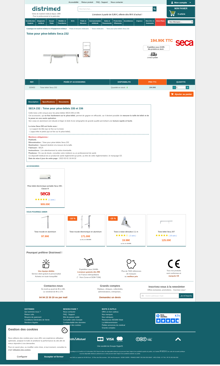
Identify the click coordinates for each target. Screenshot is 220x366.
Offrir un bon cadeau (110, 312)
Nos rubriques (107, 317)
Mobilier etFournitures (62, 22)
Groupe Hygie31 (116, 346)
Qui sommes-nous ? (32, 312)
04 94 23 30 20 (46, 297)
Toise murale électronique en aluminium (86, 232)
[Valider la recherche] (154, 8)
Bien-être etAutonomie (150, 22)
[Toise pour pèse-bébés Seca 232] (86, 46)
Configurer (22, 356)
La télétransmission (110, 322)
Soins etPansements (107, 22)
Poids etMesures (83, 22)
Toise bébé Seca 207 (166, 232)
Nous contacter (117, 2)
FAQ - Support (102, 2)
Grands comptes (108, 328)
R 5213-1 (163, 351)
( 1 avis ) (51, 200)
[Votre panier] (172, 13)
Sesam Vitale (51, 22)
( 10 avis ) (173, 236)
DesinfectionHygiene (30, 22)
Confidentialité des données (74, 322)
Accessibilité (73, 2)
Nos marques (107, 314)
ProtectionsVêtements (118, 22)
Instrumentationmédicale (95, 22)
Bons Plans (160, 21)
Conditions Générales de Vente (37, 320)
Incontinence (128, 21)
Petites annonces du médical (113, 325)
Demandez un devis (110, 297)
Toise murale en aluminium (45, 232)
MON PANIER (180, 8)
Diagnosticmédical (41, 22)
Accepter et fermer (54, 356)
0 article (181, 14)
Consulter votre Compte (72, 320)
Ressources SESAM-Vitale (112, 320)
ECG (72, 21)
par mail (63, 297)
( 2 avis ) (132, 236)
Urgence (139, 21)
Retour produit (87, 2)
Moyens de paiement (32, 317)
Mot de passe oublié (71, 317)
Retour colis (29, 314)
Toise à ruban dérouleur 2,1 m (126, 232)
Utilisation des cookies (72, 325)
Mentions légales (31, 322)
